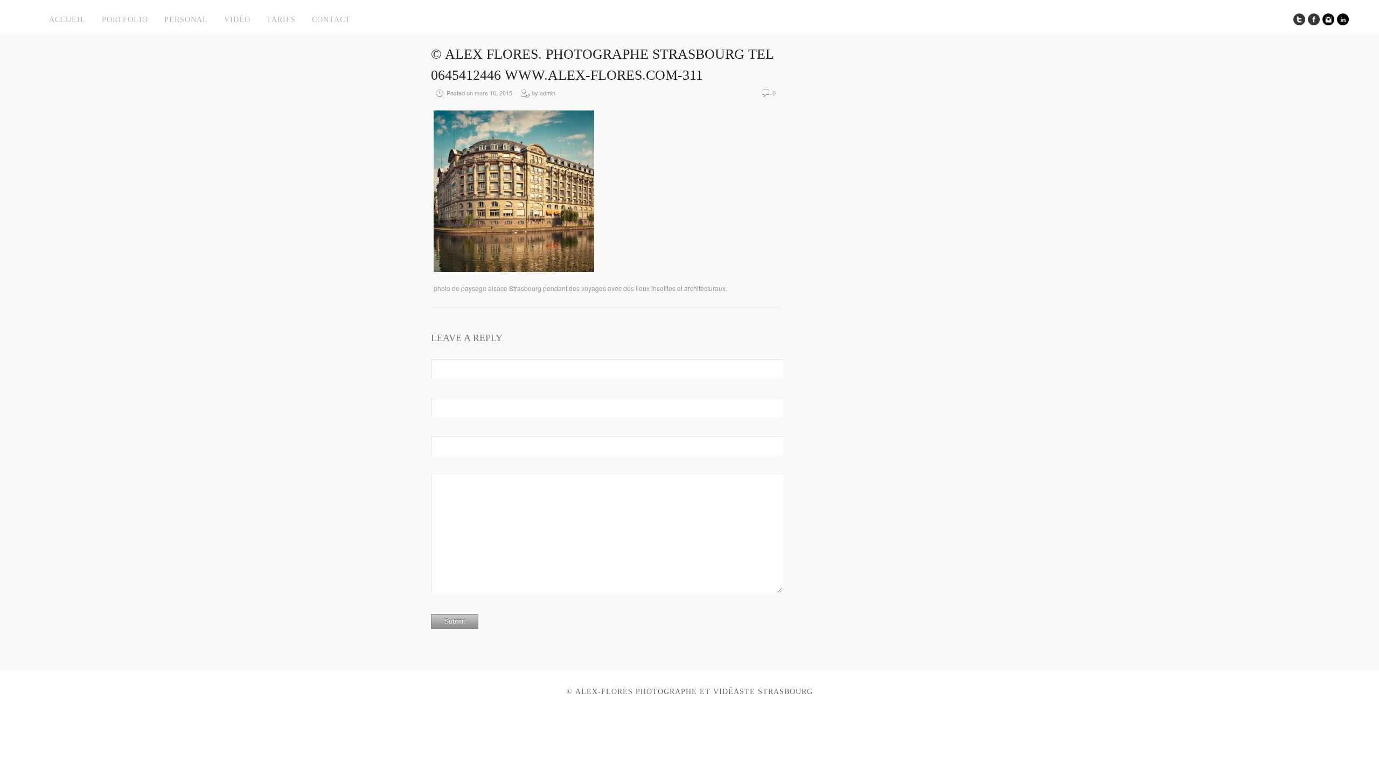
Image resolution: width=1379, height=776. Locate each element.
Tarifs (281, 20)
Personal (186, 20)
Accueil (67, 20)
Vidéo (237, 20)
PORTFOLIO (125, 20)
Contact (331, 20)
